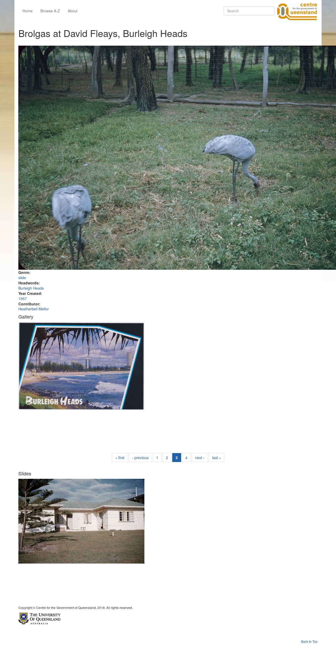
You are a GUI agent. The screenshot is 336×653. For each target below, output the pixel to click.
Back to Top (309, 641)
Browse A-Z (50, 10)
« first (119, 457)
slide (22, 277)
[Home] (296, 10)
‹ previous (140, 457)
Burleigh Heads (31, 288)
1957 (22, 298)
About (72, 10)
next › (199, 457)
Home (28, 10)
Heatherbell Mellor (33, 308)
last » (216, 457)
